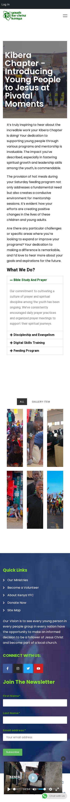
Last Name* (11, 713)
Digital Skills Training (29, 343)
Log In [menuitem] (6, 4)
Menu (65, 16)
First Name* (11, 696)
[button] (35, 280)
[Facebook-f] (7, 668)
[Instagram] (18, 668)
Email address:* (14, 730)
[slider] (16, 789)
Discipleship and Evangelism (34, 335)
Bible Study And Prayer (30, 280)
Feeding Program (26, 350)
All (22, 402)
